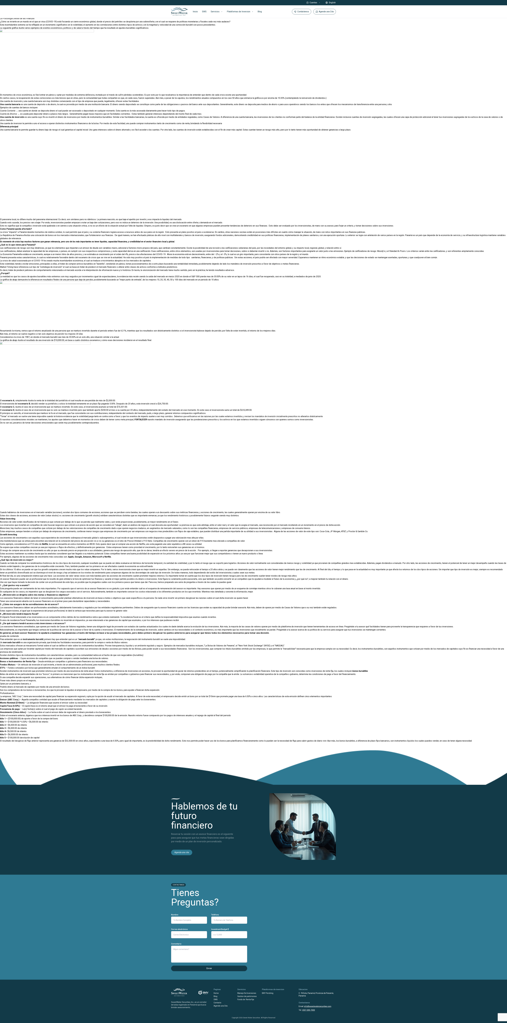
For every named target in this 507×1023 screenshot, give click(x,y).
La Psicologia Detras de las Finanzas (17, 18)
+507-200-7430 (308, 1010)
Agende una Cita (220, 1006)
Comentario (176, 944)
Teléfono (215, 915)
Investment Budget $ (220, 929)
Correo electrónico (179, 929)
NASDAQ (279, 645)
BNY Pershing (267, 993)
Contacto (217, 1003)
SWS (216, 999)
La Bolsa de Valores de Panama (219, 645)
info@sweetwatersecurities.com (317, 1006)
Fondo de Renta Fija (245, 999)
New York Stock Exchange (250, 645)
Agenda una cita (181, 852)
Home (216, 993)
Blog (215, 996)
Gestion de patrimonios (247, 996)
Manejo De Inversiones (246, 993)
